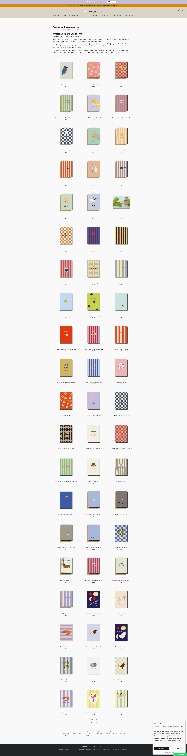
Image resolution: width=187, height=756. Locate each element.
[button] (111, 2)
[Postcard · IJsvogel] (66, 69)
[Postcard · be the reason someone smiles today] (66, 334)
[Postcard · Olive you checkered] (121, 532)
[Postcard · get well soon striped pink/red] (93, 334)
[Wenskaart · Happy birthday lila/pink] (93, 565)
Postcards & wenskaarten (80, 29)
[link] (169, 751)
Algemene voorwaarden (64, 749)
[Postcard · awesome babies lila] (93, 400)
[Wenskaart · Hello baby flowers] (93, 69)
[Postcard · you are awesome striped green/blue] (66, 466)
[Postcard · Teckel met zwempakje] (121, 665)
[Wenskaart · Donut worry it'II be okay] (121, 136)
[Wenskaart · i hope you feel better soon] (66, 532)
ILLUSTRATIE (57, 16)
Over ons (114, 749)
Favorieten (99, 733)
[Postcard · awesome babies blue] (66, 499)
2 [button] (91, 722)
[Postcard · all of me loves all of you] (121, 235)
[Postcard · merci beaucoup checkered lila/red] (121, 433)
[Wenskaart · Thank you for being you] (121, 69)
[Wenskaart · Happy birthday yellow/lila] (121, 565)
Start (54, 29)
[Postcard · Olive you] (66, 665)
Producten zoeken (66, 734)
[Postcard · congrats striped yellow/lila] (121, 268)
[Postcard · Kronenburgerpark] (121, 202)
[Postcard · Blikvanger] (93, 665)
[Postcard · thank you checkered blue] (121, 400)
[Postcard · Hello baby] (93, 466)
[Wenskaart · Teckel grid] (66, 565)
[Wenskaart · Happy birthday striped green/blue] (66, 103)
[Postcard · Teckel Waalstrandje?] (93, 632)
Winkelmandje (110, 733)
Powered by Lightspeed (93, 752)
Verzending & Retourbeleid (93, 749)
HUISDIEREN (105, 16)
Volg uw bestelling (88, 734)
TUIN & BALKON (117, 16)
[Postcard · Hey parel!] (121, 598)
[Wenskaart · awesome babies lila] (93, 103)
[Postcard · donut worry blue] (66, 301)
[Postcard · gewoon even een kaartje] (66, 433)
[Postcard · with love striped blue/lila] (93, 367)
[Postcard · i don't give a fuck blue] (121, 301)
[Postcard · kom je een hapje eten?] (93, 598)
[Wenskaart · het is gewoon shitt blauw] (93, 532)
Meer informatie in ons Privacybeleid (163, 743)
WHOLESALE (106, 749)
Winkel (59, 29)
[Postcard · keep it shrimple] (66, 698)
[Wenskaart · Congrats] (66, 598)
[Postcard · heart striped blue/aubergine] (93, 235)
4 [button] (96, 722)
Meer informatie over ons (160, 744)
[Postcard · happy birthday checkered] (66, 235)
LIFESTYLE (84, 16)
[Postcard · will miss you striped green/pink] (66, 367)
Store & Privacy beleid (78, 749)
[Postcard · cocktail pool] (121, 698)
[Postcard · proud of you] (93, 268)
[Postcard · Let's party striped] (121, 334)
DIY (65, 16)
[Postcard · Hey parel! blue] (121, 632)
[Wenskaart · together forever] (93, 202)
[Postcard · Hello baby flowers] (66, 400)
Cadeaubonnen (120, 733)
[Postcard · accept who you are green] (93, 301)
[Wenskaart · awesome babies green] (93, 136)
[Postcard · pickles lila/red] (66, 268)
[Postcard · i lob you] (121, 367)
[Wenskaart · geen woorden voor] (93, 499)
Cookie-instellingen (123, 749)
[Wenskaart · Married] (93, 169)
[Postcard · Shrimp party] (66, 632)
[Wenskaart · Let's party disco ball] (66, 136)
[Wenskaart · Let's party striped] (66, 169)
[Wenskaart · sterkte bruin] (121, 499)
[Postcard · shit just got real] (121, 466)
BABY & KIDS (95, 16)
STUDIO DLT (67, 29)
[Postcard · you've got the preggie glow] (93, 433)
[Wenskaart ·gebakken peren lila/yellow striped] (121, 169)
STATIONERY (129, 16)
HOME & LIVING (73, 16)
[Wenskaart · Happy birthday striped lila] (121, 103)
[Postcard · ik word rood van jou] (93, 698)
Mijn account (77, 733)
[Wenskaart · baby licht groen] (66, 202)
